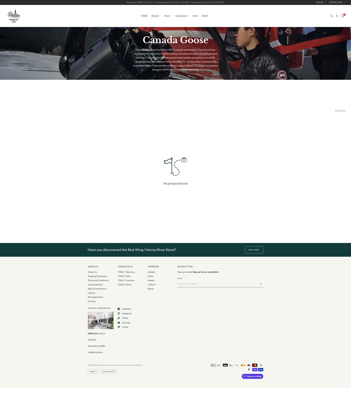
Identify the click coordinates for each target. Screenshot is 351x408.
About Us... (93, 272)
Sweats (151, 280)
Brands (155, 16)
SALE (195, 16)
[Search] (331, 16)
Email (180, 278)
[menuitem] (144, 16)
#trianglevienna (95, 297)
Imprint (91, 293)
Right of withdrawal (97, 288)
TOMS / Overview (126, 280)
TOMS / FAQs (124, 276)
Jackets (151, 272)
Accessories (181, 16)
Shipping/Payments (97, 276)
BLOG (205, 16)
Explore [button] (254, 250)
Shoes (150, 288)
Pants (150, 276)
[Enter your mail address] (260, 283)
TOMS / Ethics (124, 284)
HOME (144, 16)
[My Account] (337, 16)
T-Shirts (151, 284)
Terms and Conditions (98, 280)
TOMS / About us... (126, 272)
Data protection (95, 284)
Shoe (166, 16)
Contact (92, 301)
